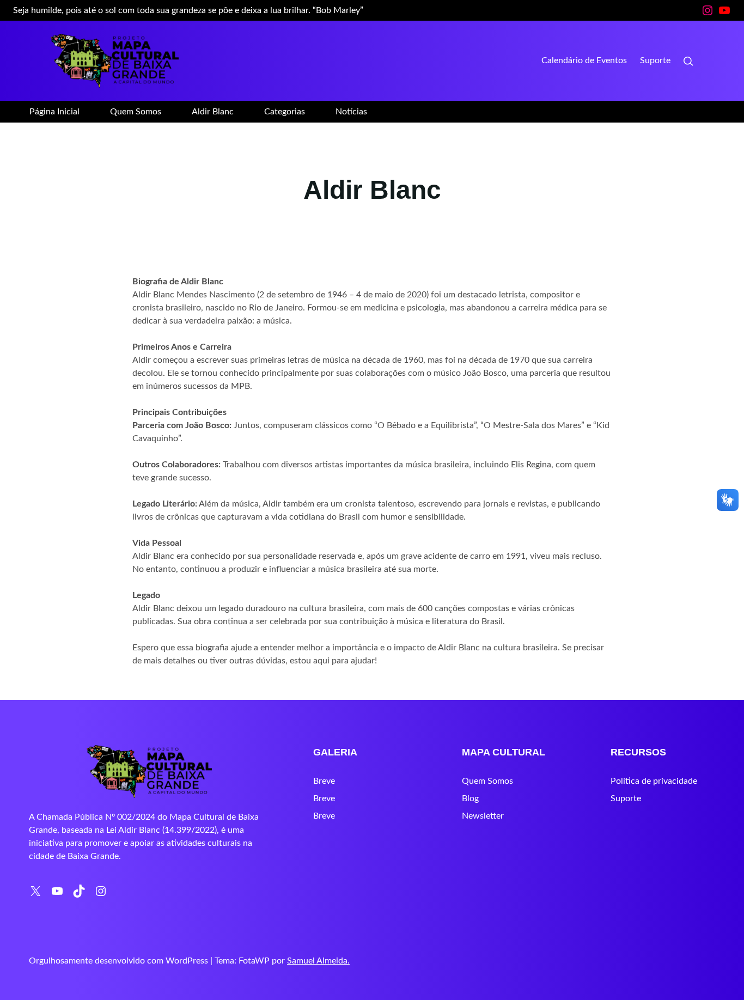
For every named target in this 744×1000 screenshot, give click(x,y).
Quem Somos (487, 781)
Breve (324, 781)
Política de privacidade (654, 781)
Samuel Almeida (317, 960)
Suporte (626, 798)
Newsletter (483, 816)
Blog (470, 798)
